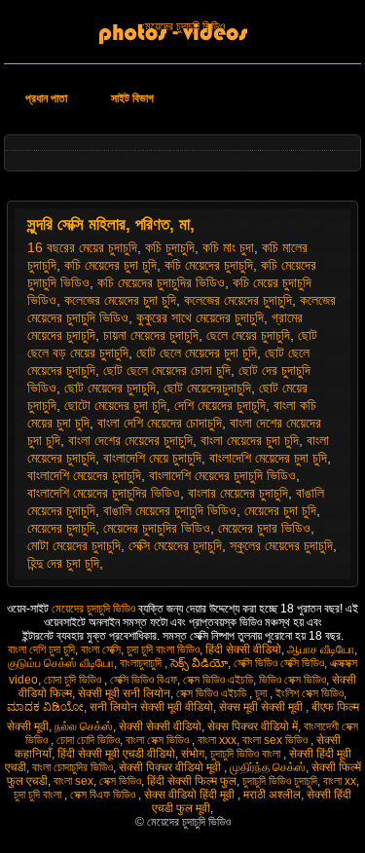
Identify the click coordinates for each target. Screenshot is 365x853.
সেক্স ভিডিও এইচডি (218, 679)
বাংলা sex (73, 781)
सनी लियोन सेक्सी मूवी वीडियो (151, 707)
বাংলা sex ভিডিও (276, 740)
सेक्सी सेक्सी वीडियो (160, 726)
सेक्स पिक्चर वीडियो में (252, 726)
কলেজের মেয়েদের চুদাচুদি (238, 300)
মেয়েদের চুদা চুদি (280, 510)
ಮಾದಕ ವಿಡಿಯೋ (45, 707)
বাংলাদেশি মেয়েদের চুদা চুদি (268, 457)
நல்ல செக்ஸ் (84, 726)
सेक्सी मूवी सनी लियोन (124, 693)
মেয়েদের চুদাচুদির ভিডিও (156, 528)
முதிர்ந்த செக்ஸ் (268, 767)
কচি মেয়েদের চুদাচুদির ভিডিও (161, 282)
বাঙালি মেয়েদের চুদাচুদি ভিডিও (170, 510)
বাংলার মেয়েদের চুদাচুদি (238, 493)
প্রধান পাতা (46, 98)
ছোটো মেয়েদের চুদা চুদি (115, 405)
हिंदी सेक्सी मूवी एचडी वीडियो (116, 753)
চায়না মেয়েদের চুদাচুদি (151, 335)
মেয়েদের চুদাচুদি (61, 528)
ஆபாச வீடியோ (320, 649)
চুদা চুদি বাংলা (39, 794)
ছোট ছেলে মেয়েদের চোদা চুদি (167, 370)
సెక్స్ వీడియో (199, 663)
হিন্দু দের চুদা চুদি (63, 563)
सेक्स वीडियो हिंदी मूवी (190, 794)
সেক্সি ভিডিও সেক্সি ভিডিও (279, 663)
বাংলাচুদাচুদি (142, 663)
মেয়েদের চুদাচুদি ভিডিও (183, 26)
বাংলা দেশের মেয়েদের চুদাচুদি (130, 440)
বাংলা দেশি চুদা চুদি (41, 649)
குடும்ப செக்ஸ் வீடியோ (61, 663)
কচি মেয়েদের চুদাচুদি (208, 265)
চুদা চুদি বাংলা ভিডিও (163, 649)
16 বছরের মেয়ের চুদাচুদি (82, 247)
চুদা (262, 693)
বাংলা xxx (217, 740)
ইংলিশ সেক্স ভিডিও (309, 693)
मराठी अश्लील (272, 794)
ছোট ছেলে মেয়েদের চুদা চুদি (196, 352)
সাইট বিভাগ (132, 98)
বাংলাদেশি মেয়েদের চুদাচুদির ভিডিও (103, 493)
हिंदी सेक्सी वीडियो (243, 649)
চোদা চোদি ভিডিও (88, 740)
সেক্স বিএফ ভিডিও (104, 794)
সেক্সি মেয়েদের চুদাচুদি (175, 545)
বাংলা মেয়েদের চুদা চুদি (250, 440)
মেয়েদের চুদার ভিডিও (264, 528)
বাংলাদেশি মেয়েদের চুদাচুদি (84, 475)
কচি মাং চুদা (228, 247)
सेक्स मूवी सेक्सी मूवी (262, 707)
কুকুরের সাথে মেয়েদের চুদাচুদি (200, 317)
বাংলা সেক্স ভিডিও (159, 740)
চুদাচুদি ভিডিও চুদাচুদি (279, 781)
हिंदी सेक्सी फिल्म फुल (192, 781)
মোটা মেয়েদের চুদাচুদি (74, 545)
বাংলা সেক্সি (101, 649)
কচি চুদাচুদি (170, 247)
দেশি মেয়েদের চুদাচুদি (220, 405)
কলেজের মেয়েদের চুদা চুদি (120, 300)
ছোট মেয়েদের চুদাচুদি (110, 387)
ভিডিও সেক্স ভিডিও (292, 679)
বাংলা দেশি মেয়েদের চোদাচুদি (159, 422)
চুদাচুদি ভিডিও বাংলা (246, 753)
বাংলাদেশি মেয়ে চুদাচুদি (152, 457)
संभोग (192, 753)
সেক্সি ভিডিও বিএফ (143, 679)
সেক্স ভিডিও (120, 781)
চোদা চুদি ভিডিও (74, 679)
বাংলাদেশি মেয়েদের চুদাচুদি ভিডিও (222, 475)
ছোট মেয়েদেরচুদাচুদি (207, 387)
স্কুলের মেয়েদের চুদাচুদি (281, 545)
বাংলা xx (339, 781)
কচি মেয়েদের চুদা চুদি (110, 265)
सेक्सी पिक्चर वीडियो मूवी (171, 767)
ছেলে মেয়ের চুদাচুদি (248, 335)
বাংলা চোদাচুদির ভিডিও (72, 767)
